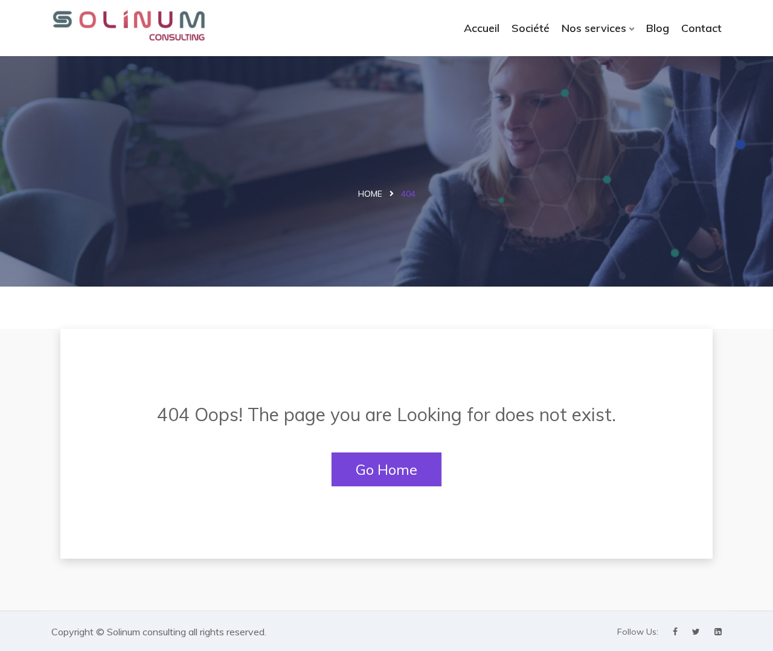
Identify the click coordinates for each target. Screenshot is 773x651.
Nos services (594, 28)
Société (531, 28)
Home (370, 193)
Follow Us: (637, 631)
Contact (701, 28)
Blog (657, 28)
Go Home (386, 469)
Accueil (481, 28)
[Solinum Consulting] (128, 25)
